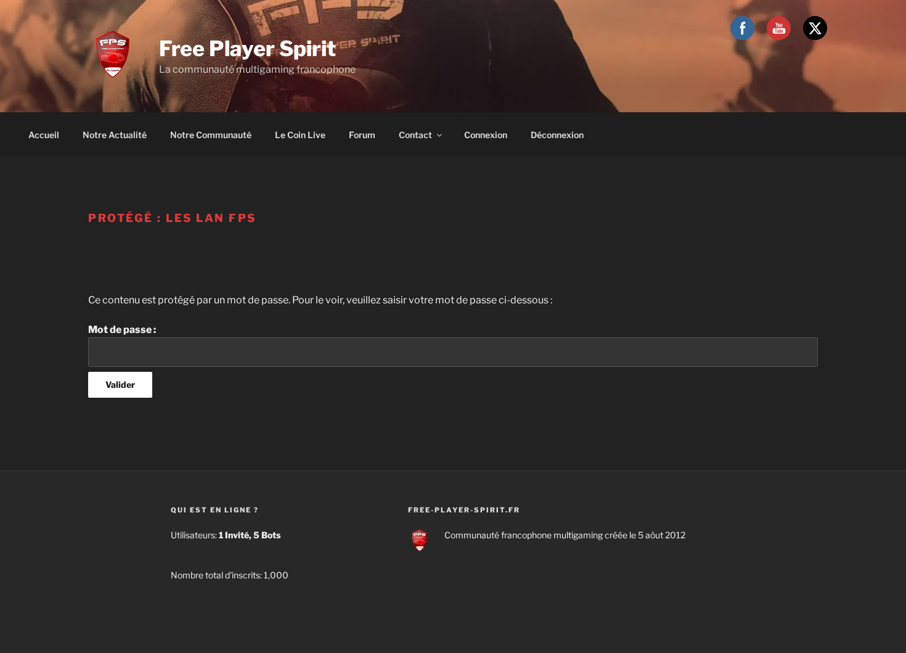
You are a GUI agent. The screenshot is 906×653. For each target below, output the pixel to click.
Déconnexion (557, 134)
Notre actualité (115, 134)
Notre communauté (210, 134)
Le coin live (300, 134)
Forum (362, 134)
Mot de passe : (122, 329)
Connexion (485, 134)
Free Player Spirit (247, 48)
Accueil (43, 134)
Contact (415, 134)
